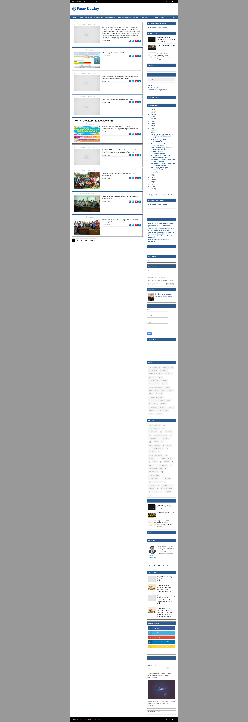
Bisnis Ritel (98, 17)
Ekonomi (88, 17)
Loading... (151, 251)
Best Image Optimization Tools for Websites (161, 236)
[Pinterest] (168, 566)
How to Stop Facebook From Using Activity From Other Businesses (161, 229)
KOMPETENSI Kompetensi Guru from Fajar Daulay (162, 148)
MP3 (163, 390)
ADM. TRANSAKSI (154, 367)
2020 (152, 119)
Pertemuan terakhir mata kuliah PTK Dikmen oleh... (163, 164)
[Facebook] (150, 566)
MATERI (167, 387)
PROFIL (163, 404)
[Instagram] (163, 566)
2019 (151, 121)
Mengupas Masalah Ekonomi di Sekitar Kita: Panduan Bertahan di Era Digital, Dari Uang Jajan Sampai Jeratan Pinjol (165, 612)
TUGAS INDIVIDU (162, 410)
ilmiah (164, 380)
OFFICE (170, 390)
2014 (151, 177)
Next (92, 240)
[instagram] (175, 1)
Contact (85, 1)
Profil (135, 17)
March (153, 172)
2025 (152, 112)
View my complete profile (163, 297)
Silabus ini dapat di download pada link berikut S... (162, 144)
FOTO (160, 377)
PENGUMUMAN (165, 400)
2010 (151, 186)
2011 (151, 184)
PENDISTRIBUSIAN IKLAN (166, 45)
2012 (151, 182)
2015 (151, 175)
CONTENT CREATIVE (155, 374)
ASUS (150, 86)
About (79, 1)
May (152, 130)
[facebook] (169, 1)
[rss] (166, 1)
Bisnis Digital (110, 17)
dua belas (168, 374)
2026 (152, 110)
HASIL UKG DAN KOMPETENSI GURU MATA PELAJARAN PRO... (162, 136)
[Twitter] (154, 566)
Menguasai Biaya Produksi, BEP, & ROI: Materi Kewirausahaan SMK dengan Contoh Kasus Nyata (166, 600)
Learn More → (152, 557)
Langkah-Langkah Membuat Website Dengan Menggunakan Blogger (164, 56)
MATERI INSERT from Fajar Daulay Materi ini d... (160, 156)
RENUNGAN (153, 407)
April (153, 132)
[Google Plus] (159, 566)
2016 (151, 128)
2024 (152, 114)
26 (86, 240)
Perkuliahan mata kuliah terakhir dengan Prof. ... (160, 168)
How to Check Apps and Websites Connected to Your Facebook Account (160, 225)
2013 (151, 179)
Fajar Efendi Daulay (164, 294)
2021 (151, 117)
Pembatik (159, 394)
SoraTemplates (83, 719)
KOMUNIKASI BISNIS (155, 387)
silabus (151, 410)
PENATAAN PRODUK (155, 397)
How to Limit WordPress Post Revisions (158, 240)
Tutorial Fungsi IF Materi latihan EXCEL (160, 140)
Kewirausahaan (124, 17)
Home (73, 1)
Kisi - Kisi (164, 384)
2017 (151, 126)
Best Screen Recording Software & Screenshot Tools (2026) (161, 233)
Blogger (98, 719)
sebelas (162, 407)
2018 (151, 123)
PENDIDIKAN (153, 400)
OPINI (151, 394)
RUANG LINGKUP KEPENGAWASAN (93, 120)
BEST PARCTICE (168, 367)
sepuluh (170, 407)
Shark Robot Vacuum (155, 88)
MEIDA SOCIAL (153, 390)
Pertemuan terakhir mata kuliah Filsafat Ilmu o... (163, 160)
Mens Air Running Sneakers (158, 90)
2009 (152, 189)
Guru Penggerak (154, 380)
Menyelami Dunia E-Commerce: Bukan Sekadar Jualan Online (166, 39)
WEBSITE (159, 414)
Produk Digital (159, 17)
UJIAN (151, 414)
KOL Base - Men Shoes (157, 28)
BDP (81, 17)
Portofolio (145, 17)
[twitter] (172, 1)
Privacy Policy (93, 1)
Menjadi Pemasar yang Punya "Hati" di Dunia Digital (164, 579)
